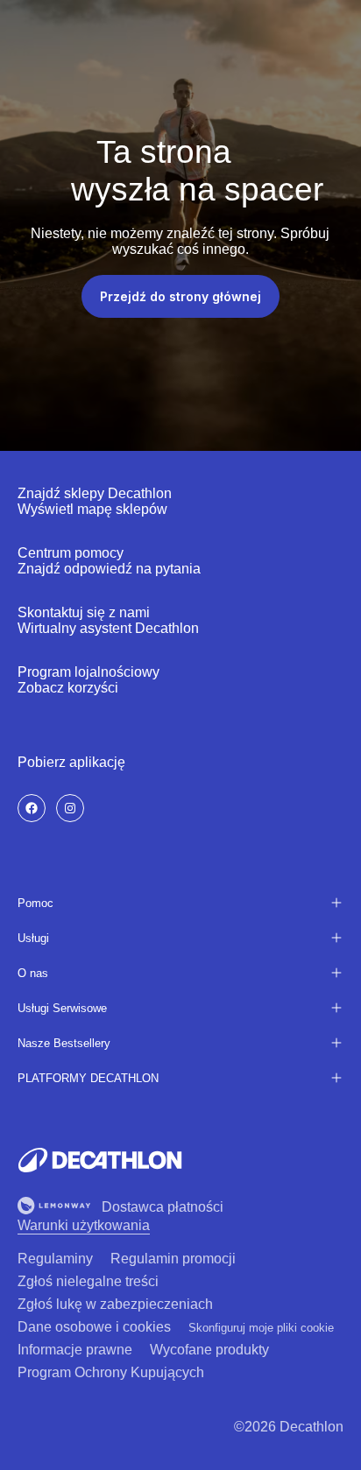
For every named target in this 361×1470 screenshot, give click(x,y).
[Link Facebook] (32, 808)
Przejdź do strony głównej (180, 296)
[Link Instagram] (70, 808)
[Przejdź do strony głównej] (100, 1160)
